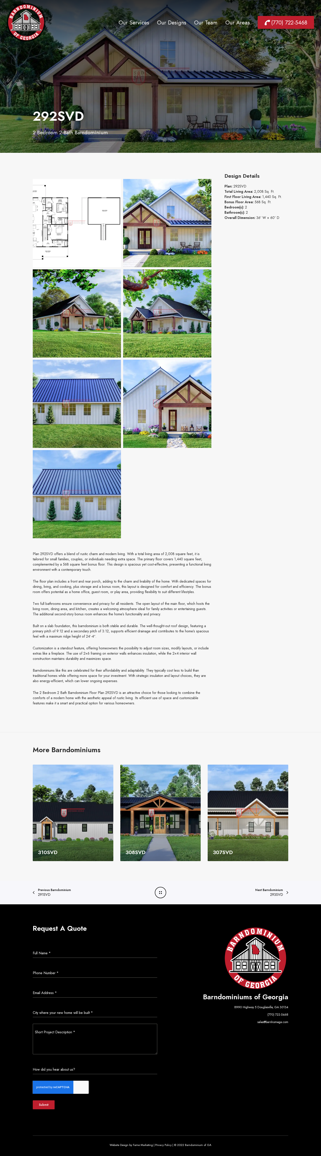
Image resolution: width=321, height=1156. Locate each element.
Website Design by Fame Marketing (131, 1145)
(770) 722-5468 (278, 1014)
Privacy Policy (163, 1145)
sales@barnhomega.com (272, 1022)
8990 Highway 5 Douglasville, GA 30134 (261, 1007)
